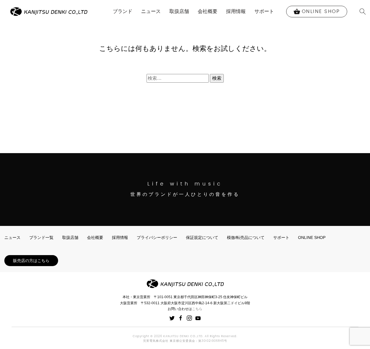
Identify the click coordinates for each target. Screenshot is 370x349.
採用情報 (236, 11)
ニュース (151, 11)
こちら (197, 309)
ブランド (122, 11)
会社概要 (207, 11)
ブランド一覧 (41, 237)
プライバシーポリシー (157, 237)
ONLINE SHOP (311, 237)
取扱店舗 (179, 11)
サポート (264, 11)
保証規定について (202, 237)
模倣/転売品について (245, 237)
